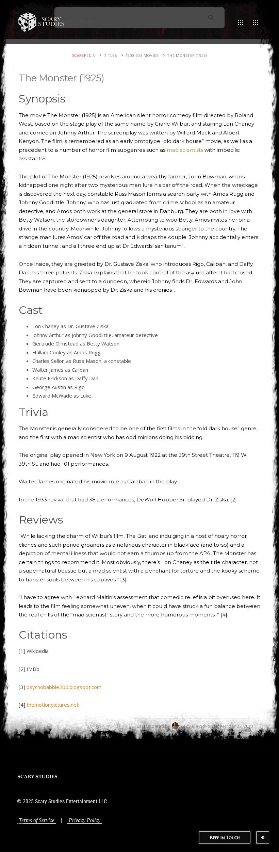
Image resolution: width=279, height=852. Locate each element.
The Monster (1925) (187, 55)
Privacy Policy (84, 820)
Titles (110, 55)
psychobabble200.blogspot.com (64, 687)
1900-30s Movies (142, 55)
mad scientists (185, 150)
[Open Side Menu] (255, 22)
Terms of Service (36, 820)
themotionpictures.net (53, 704)
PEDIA (83, 55)
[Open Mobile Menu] (240, 22)
